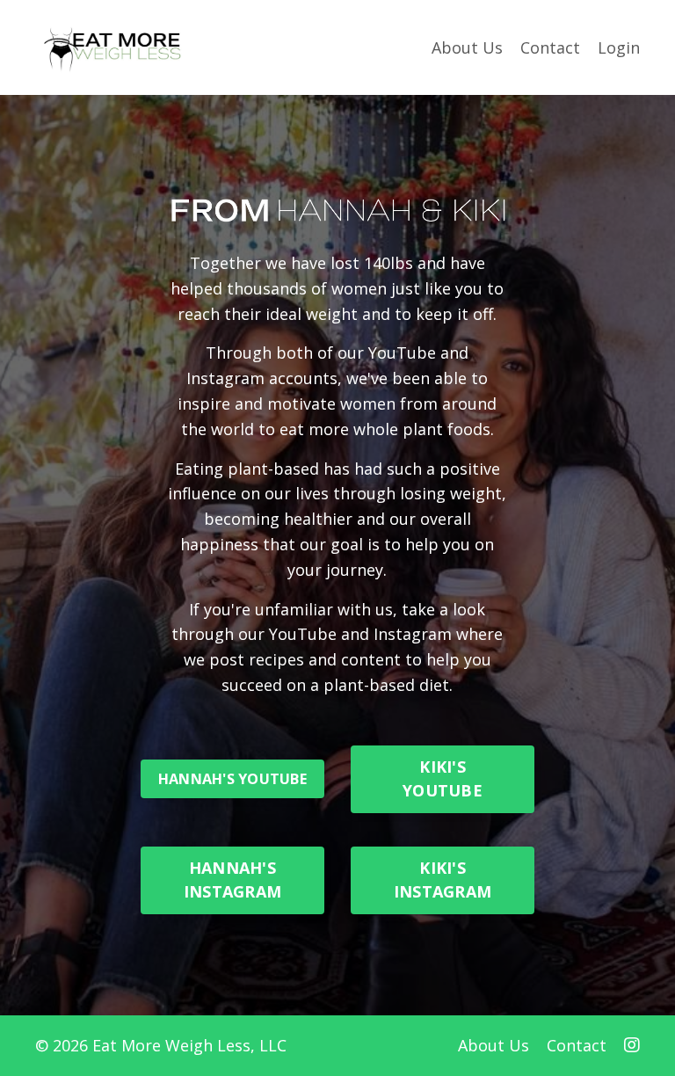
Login (619, 47)
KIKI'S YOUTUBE (443, 778)
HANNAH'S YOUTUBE (232, 779)
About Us (467, 47)
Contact (550, 47)
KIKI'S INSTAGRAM (442, 879)
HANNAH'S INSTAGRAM (232, 879)
